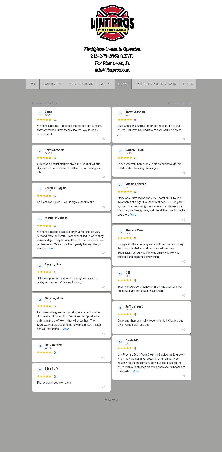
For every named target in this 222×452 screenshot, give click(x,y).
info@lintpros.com (112, 70)
